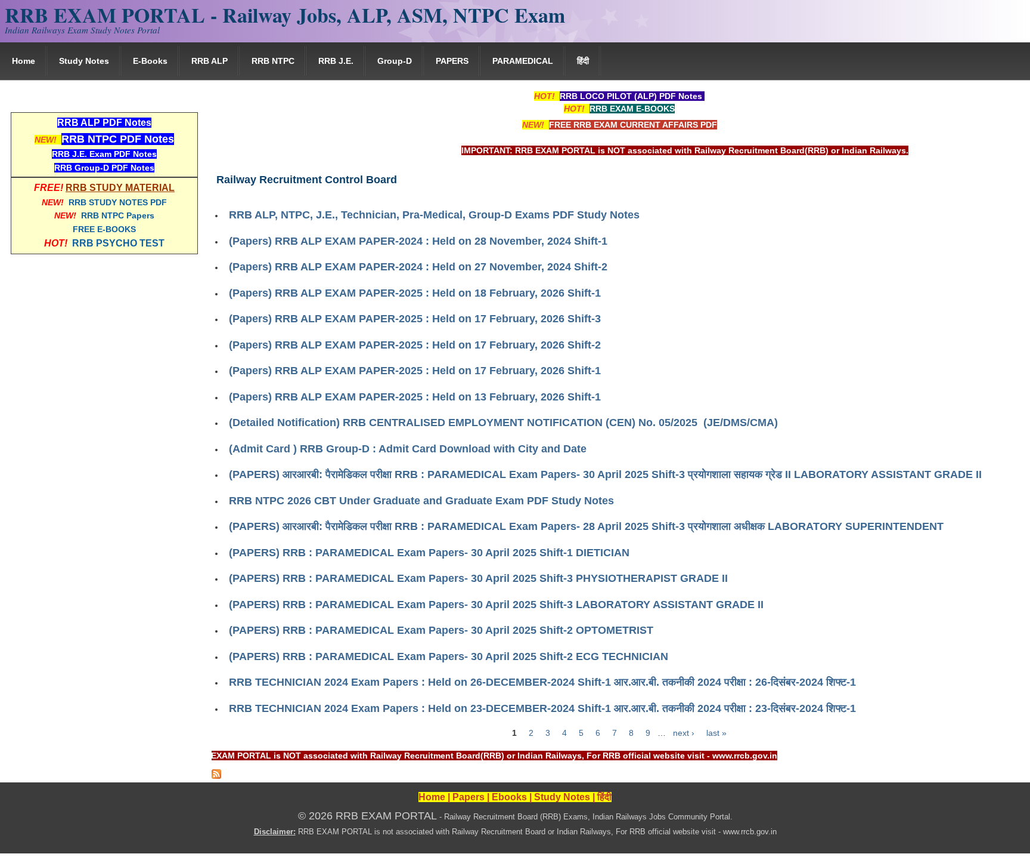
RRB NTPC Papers (117, 215)
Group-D (394, 61)
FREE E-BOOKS (104, 229)
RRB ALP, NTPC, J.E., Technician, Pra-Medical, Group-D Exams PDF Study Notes (434, 215)
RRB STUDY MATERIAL (120, 188)
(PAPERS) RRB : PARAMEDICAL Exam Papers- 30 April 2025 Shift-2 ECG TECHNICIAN (448, 656)
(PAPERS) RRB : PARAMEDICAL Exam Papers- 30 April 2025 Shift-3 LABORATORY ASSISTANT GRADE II (496, 605)
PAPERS (452, 61)
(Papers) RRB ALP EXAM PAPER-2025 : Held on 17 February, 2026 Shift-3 (415, 319)
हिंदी (583, 61)
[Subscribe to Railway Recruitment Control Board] (216, 776)
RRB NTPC (273, 61)
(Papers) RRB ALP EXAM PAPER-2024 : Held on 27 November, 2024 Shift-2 (418, 267)
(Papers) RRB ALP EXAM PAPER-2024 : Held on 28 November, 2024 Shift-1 (418, 241)
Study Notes (84, 61)
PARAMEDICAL (522, 61)
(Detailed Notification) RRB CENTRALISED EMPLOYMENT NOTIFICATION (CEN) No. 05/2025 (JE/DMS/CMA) (503, 422)
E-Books (150, 61)
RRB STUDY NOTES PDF (118, 202)
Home (23, 61)
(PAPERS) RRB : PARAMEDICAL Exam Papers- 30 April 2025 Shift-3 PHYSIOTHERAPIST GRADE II (478, 578)
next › (683, 733)
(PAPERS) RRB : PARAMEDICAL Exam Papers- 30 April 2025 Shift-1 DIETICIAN (429, 553)
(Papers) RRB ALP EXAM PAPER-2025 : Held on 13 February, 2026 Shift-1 (415, 397)
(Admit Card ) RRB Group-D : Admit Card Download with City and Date (408, 449)
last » (716, 733)
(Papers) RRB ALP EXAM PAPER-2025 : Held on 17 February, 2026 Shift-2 (415, 345)
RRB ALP (209, 61)
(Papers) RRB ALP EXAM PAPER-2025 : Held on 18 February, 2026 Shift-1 (415, 293)
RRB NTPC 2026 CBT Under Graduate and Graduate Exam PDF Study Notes (421, 501)
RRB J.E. (335, 61)
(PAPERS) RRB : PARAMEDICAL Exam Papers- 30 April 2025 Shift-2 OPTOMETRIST (441, 630)
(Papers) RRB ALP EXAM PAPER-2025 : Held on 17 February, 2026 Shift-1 (415, 371)
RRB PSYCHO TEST (118, 243)
